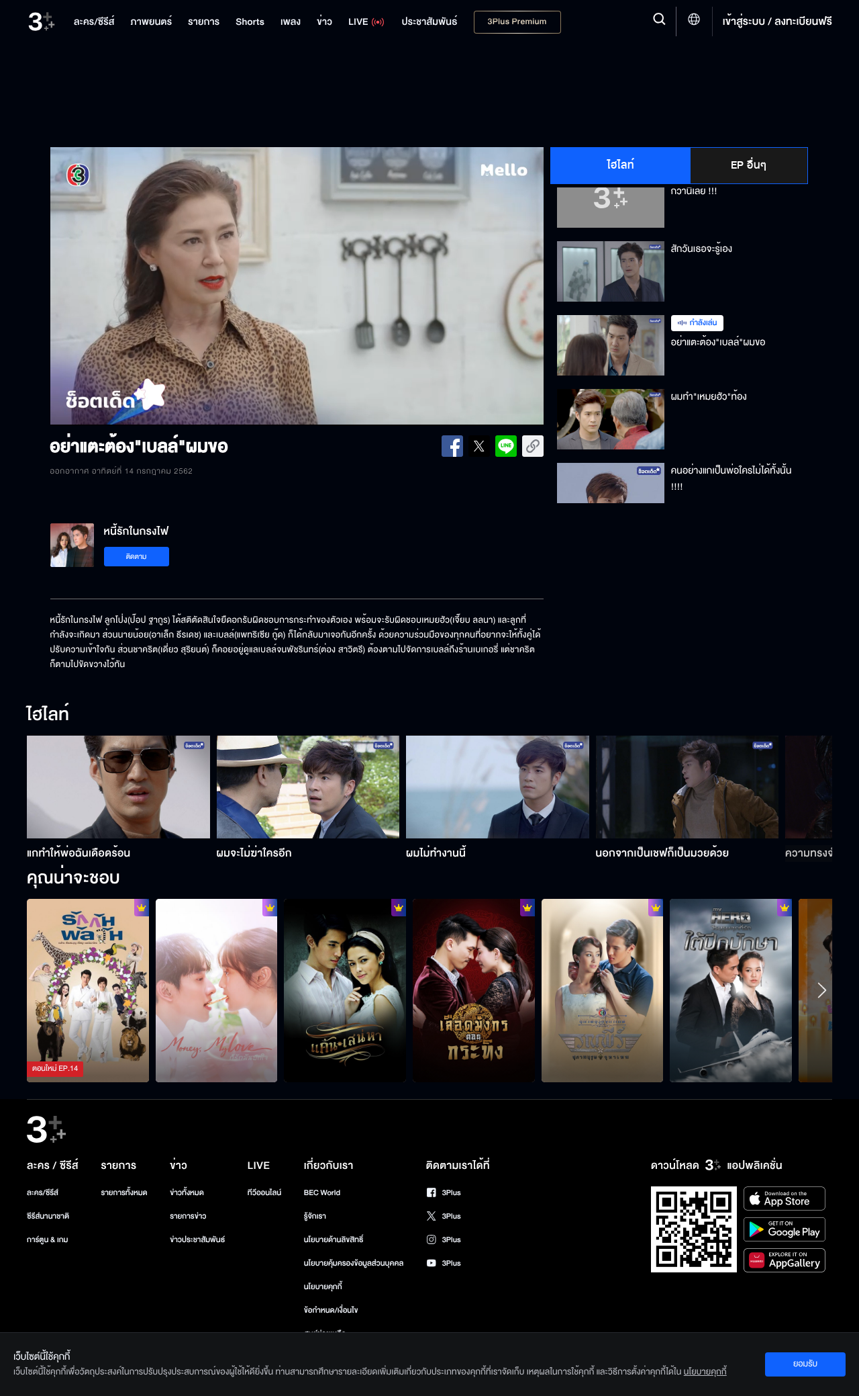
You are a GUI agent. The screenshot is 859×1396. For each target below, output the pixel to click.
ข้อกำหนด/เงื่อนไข (331, 1310)
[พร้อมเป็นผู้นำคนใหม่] (474, 990)
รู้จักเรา (315, 1216)
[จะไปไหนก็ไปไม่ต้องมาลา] (345, 990)
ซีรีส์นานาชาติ (48, 1216)
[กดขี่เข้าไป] (603, 990)
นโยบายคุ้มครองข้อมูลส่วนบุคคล (354, 1263)
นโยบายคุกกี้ (323, 1286)
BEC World (322, 1192)
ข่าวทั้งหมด (187, 1192)
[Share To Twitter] (479, 446)
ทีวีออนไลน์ (264, 1192)
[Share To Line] (506, 446)
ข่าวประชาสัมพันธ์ (197, 1239)
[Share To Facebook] (452, 446)
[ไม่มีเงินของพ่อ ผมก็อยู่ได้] (217, 990)
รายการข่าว (188, 1216)
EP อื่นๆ (749, 165)
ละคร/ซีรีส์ (42, 1192)
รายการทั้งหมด (124, 1192)
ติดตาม (136, 556)
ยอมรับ (805, 1363)
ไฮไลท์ (621, 165)
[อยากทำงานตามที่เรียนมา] (88, 990)
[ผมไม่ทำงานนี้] (497, 787)
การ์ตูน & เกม (47, 1239)
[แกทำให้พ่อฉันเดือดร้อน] (118, 787)
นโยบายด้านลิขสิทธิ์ (334, 1239)
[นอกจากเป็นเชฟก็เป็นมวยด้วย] (687, 787)
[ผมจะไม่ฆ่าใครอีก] (308, 787)
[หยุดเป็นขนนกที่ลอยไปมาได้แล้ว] (731, 990)
